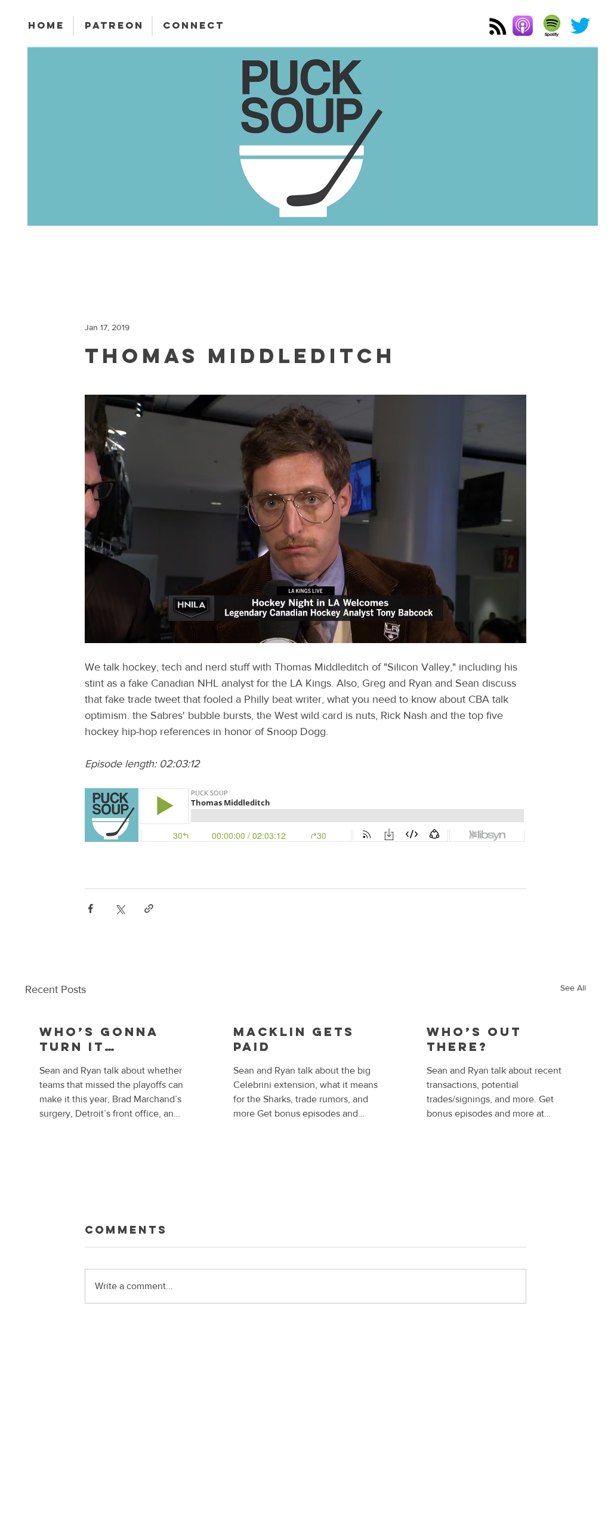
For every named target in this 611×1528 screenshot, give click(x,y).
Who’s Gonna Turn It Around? (99, 1039)
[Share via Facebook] (90, 908)
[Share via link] (149, 908)
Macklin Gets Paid (293, 1039)
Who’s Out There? (474, 1039)
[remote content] (305, 816)
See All (573, 987)
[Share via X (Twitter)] (119, 908)
